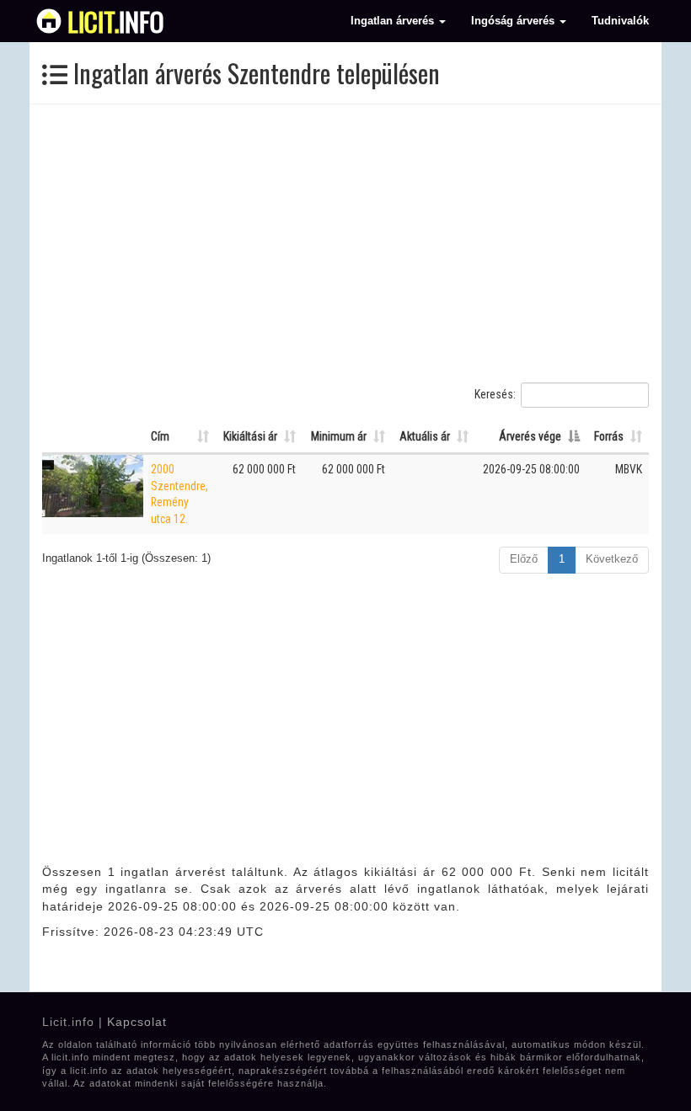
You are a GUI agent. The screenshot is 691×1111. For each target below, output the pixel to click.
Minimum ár (339, 436)
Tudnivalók (620, 21)
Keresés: (495, 394)
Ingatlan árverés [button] (394, 21)
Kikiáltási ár (250, 436)
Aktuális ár (424, 436)
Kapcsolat (137, 1021)
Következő (612, 559)
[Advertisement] (345, 243)
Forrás (609, 436)
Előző (524, 559)
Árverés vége (530, 436)
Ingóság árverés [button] (514, 21)
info (115, 21)
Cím (160, 436)
